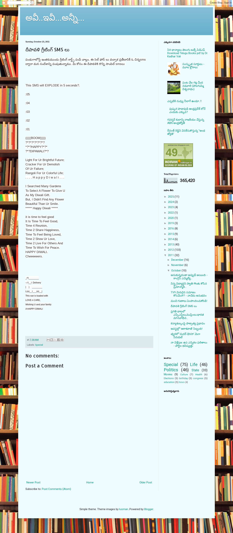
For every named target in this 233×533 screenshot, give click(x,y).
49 (172, 152)
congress (198, 378)
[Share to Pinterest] (62, 340)
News (182, 382)
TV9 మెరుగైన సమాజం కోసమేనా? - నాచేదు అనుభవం (189, 294)
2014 (171, 239)
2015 (171, 234)
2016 (171, 228)
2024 (171, 202)
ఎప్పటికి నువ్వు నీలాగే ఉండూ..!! (184, 101)
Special (39, 344)
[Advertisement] (89, 463)
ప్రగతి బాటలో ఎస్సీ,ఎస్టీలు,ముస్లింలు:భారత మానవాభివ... (187, 315)
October (176, 270)
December (177, 259)
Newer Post (33, 482)
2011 (171, 255)
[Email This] (48, 340)
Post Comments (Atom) (56, 489)
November (177, 265)
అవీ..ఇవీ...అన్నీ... (54, 17)
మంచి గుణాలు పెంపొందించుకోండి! (189, 301)
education (169, 382)
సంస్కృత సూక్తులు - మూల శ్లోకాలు (193, 65)
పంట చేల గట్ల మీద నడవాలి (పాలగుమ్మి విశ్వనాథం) (193, 86)
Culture (184, 374)
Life (194, 364)
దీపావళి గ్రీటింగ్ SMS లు (184, 306)
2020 (171, 218)
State (195, 370)
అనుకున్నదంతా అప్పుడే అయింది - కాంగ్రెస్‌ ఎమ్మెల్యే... (189, 276)
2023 (171, 207)
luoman (123, 509)
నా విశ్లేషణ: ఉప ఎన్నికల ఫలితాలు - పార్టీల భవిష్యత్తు (189, 344)
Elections (169, 378)
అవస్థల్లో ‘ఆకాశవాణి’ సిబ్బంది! (186, 328)
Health (198, 374)
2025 (171, 196)
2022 (171, 212)
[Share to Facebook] (58, 340)
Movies (168, 374)
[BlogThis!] (52, 340)
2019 (171, 223)
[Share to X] (55, 340)
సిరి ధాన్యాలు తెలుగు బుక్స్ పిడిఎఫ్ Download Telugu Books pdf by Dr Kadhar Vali (187, 53)
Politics (171, 369)
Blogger (148, 509)
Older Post (145, 482)
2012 (171, 249)
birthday (183, 378)
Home (90, 482)
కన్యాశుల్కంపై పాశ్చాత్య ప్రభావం (188, 323)
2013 (171, 244)
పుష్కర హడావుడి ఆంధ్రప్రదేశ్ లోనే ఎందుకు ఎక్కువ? (187, 110)
